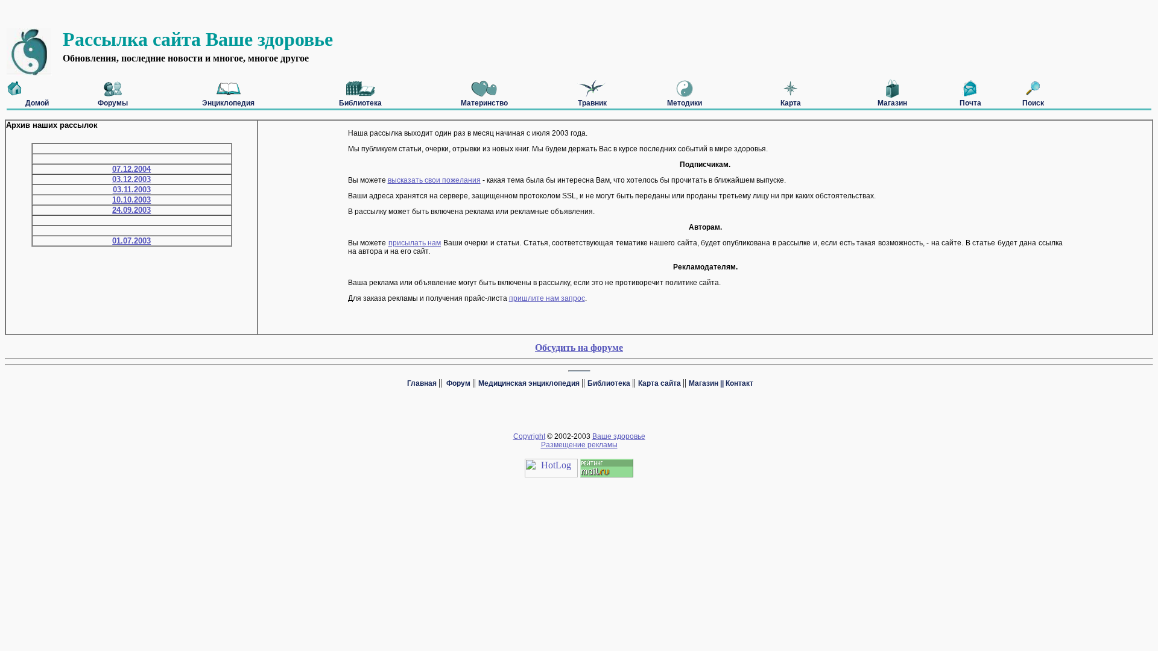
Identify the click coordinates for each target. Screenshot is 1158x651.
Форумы (113, 103)
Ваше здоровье (618, 436)
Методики (684, 103)
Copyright (529, 436)
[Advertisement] (224, 11)
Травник (592, 103)
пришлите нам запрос (547, 298)
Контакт (739, 383)
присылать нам (414, 243)
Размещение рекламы (579, 445)
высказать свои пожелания (434, 180)
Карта (790, 103)
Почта (970, 103)
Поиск (1033, 103)
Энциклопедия (228, 103)
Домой (37, 103)
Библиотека (360, 103)
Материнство (484, 103)
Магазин (892, 103)
